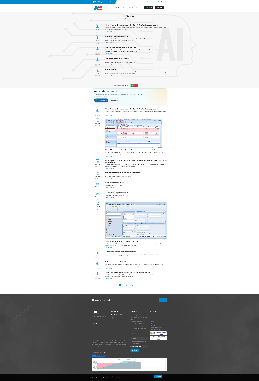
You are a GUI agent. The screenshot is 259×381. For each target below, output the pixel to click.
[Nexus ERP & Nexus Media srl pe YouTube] (161, 1)
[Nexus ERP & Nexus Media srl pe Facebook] (165, 1)
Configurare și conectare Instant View (116, 36)
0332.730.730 (97, 1)
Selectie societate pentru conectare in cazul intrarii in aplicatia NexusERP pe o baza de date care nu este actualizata (136, 161)
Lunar (94, 355)
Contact (151, 1)
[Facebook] (93, 323)
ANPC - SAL (153, 325)
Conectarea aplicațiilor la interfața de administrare (120, 252)
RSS (155, 1)
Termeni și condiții (154, 314)
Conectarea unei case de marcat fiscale (117, 58)
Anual (98, 355)
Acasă (143, 1)
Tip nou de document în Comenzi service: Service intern (122, 241)
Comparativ (102, 355)
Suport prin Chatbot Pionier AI (156, 329)
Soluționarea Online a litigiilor (156, 327)
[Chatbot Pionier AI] (158, 1)
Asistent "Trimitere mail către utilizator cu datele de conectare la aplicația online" (130, 150)
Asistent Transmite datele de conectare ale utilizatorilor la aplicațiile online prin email (131, 25)
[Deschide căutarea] (166, 7)
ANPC (152, 323)
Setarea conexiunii (110, 69)
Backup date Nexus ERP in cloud (115, 183)
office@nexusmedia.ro (107, 1)
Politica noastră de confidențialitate (113, 377)
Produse (118, 7)
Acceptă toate (158, 376)
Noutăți (146, 1)
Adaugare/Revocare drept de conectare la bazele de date (122, 172)
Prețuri (130, 7)
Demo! (124, 7)
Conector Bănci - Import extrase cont (116, 193)
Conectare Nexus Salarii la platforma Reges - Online (121, 47)
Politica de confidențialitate (156, 315)
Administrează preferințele (158, 379)
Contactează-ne (114, 100)
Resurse (138, 7)
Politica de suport (154, 317)
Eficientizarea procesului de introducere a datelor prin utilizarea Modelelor (127, 272)
